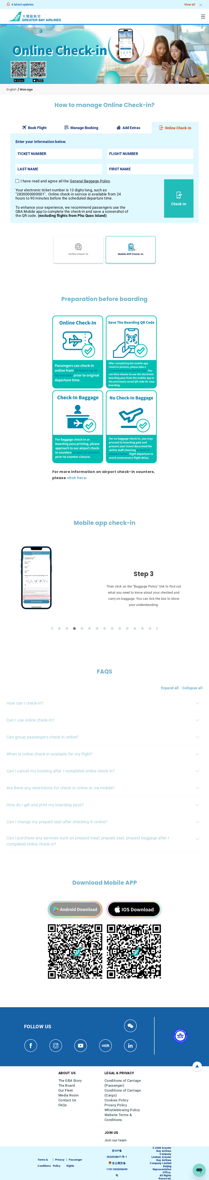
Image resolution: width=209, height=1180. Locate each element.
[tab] (34, 128)
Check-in (178, 204)
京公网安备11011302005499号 (116, 1169)
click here (76, 477)
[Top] (197, 1066)
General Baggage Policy (90, 181)
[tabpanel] (104, 178)
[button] (52, 629)
